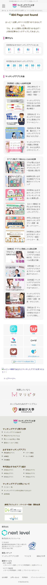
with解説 (6, 456)
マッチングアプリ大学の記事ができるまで (17, 490)
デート (28, 52)
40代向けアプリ (8, 473)
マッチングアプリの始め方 (12, 432)
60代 (38, 68)
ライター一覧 (8, 487)
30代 (20, 68)
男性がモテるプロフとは (12, 436)
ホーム (4, 10)
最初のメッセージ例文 (11, 443)
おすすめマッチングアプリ (14, 450)
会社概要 (5, 577)
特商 (19, 570)
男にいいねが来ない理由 (12, 439)
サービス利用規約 (24, 565)
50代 (32, 68)
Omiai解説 (7, 460)
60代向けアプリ (8, 477)
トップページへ (9, 378)
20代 (14, 68)
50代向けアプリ (30, 473)
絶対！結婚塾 (7, 563)
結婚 (9, 52)
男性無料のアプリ (9, 453)
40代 (26, 68)
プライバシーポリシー (30, 570)
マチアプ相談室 (8, 568)
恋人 (18, 52)
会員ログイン (36, 565)
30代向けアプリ (30, 470)
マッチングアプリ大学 (10, 556)
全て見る (31, 361)
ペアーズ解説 (30, 453)
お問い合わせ (14, 577)
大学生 (8, 68)
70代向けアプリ (30, 477)
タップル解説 (30, 456)
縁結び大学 (41, 556)
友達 (37, 52)
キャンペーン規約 (10, 565)
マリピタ (27, 556)
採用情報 (7, 494)
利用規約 (25, 577)
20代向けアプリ (8, 470)
